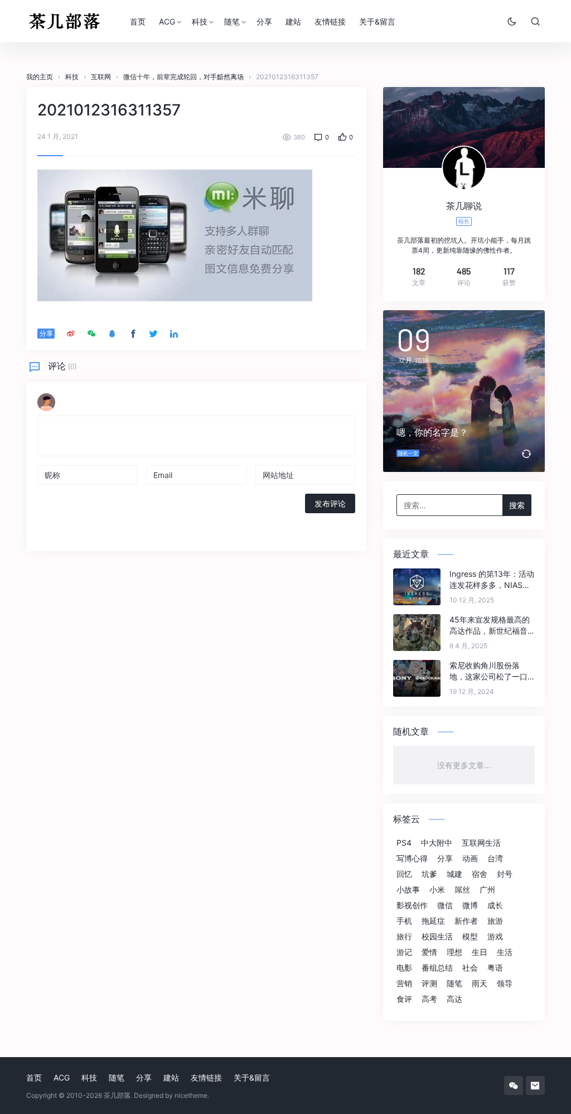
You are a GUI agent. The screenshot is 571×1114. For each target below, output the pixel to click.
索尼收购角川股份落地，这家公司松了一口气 (488, 671)
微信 (445, 905)
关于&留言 (377, 21)
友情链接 (330, 21)
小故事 (408, 890)
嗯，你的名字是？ (432, 432)
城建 (454, 874)
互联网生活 (481, 843)
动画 (470, 858)
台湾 (495, 858)
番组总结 (437, 968)
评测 (429, 983)
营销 (404, 983)
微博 (470, 905)
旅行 (404, 937)
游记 (404, 952)
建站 (293, 21)
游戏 (495, 937)
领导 (504, 983)
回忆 (404, 874)
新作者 (466, 921)
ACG (167, 21)
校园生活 (437, 937)
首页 (138, 21)
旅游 (495, 921)
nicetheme (191, 1095)
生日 (479, 952)
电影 (404, 968)
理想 (454, 952)
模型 (470, 937)
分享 (264, 21)
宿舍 (479, 874)
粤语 (495, 968)
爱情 (429, 952)
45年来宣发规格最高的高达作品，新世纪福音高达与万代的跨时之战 (489, 625)
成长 (495, 905)
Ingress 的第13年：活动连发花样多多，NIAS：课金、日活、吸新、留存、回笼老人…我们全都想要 (491, 580)
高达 (454, 999)
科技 (199, 21)
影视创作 (412, 905)
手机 (404, 921)
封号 (504, 874)
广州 (487, 890)
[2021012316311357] (174, 234)
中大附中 (436, 843)
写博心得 (412, 858)
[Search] (535, 21)
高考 (429, 999)
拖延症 (433, 921)
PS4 (404, 843)
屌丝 (462, 890)
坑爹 (429, 874)
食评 (404, 999)
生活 (504, 952)
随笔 (232, 21)
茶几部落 (117, 1095)
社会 (470, 968)
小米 (437, 890)
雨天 (479, 983)
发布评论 (330, 503)
